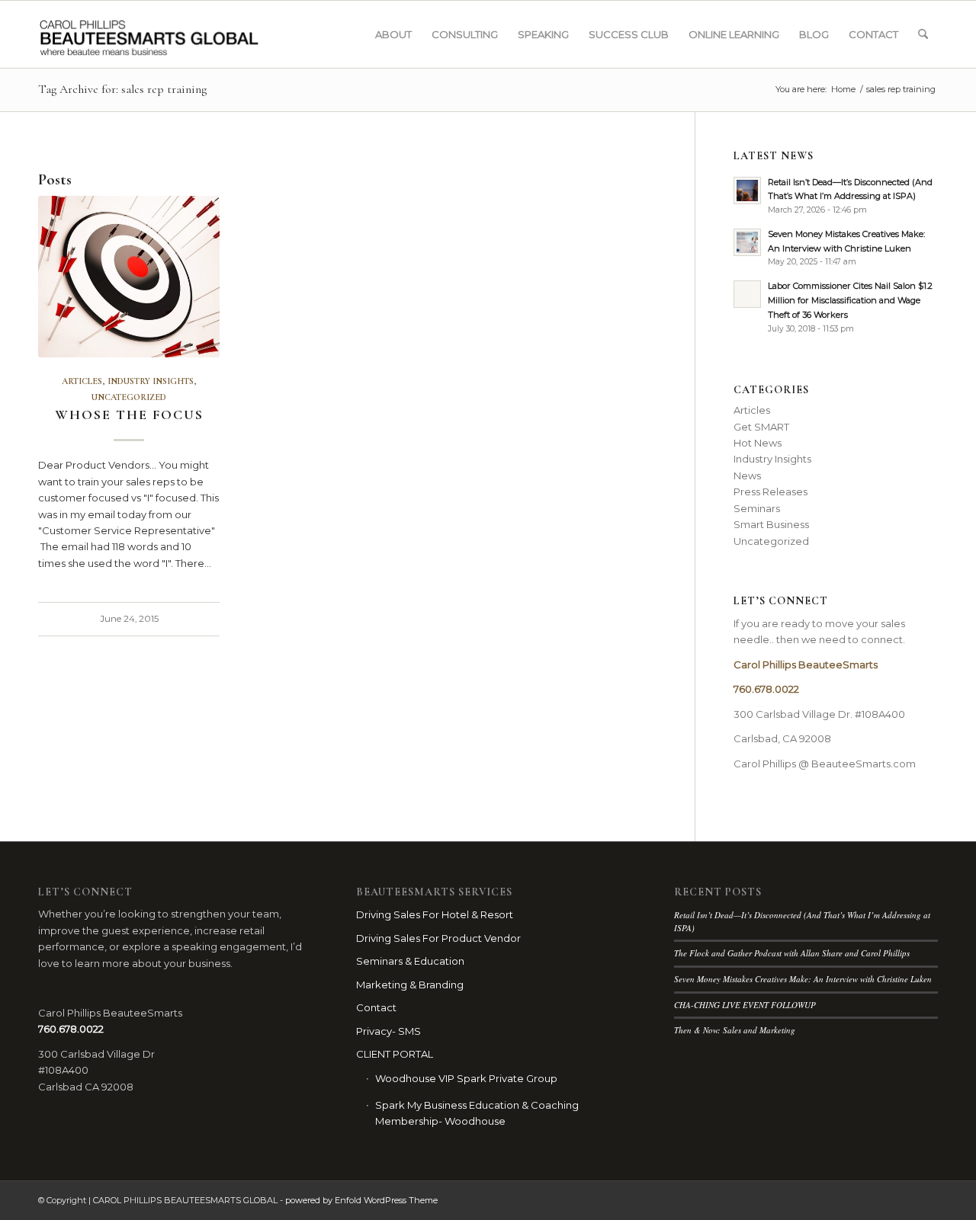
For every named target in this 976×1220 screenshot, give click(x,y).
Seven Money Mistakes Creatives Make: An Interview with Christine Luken (803, 979)
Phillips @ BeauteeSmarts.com (839, 763)
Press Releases (770, 491)
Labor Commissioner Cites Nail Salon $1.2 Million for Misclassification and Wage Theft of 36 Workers (850, 300)
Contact (376, 1007)
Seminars (757, 508)
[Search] (923, 34)
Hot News (758, 443)
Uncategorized (129, 397)
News (747, 475)
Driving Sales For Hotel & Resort (434, 914)
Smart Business (771, 524)
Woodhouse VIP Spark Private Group (466, 1078)
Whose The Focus (129, 414)
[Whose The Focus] (129, 276)
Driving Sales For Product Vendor (438, 938)
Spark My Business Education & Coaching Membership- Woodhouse (477, 1113)
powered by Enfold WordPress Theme (361, 1200)
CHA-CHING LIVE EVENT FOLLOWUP (745, 1004)
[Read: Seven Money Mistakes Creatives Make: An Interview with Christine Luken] (747, 242)
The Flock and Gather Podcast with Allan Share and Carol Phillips (792, 953)
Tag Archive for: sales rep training (122, 89)
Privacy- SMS (388, 1031)
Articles (82, 381)
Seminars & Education (410, 961)
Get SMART (761, 427)
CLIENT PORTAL (394, 1054)
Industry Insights (151, 381)
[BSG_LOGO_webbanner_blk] (180, 34)
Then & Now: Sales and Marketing (734, 1030)
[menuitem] (393, 34)
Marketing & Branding (410, 984)
